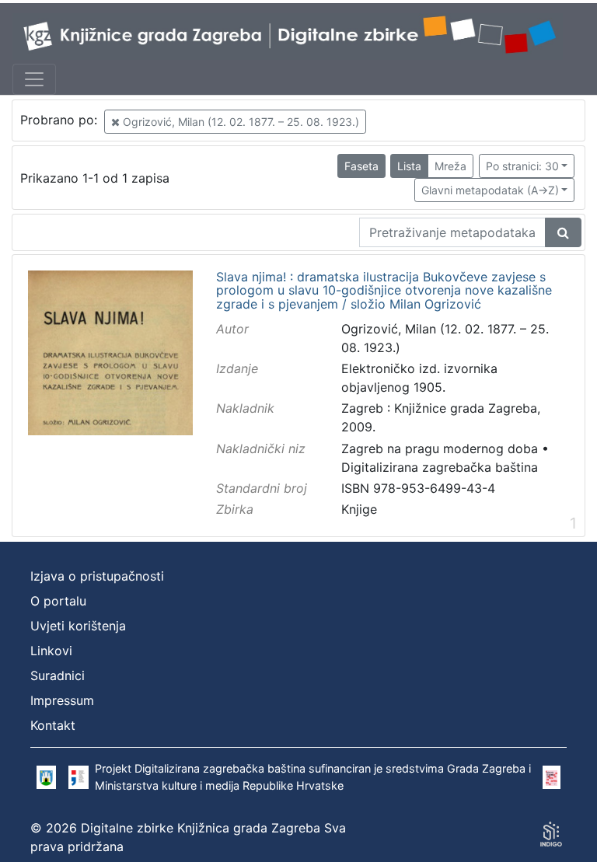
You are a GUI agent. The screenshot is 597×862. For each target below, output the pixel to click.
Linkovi (51, 650)
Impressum (62, 700)
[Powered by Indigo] (551, 834)
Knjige (359, 509)
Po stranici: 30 (522, 166)
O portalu (58, 601)
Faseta (361, 166)
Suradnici (57, 675)
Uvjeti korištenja (78, 625)
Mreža (450, 166)
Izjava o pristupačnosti (97, 576)
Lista (409, 166)
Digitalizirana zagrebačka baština (439, 467)
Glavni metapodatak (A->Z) (490, 190)
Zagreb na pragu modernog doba (439, 448)
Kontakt (52, 725)
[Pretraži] (563, 232)
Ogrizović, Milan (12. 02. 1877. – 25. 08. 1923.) (239, 121)
